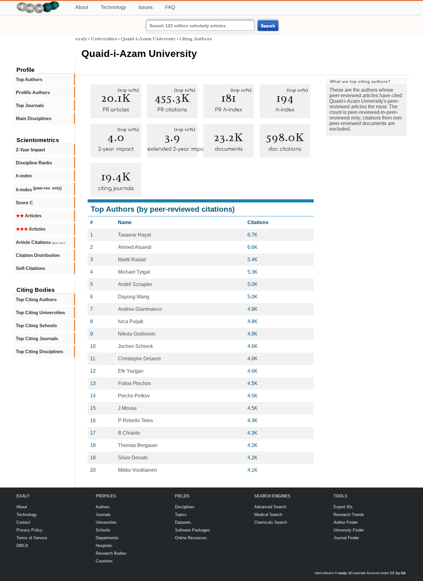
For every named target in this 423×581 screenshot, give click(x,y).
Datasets (183, 522)
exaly (81, 39)
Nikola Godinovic (137, 333)
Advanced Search (270, 507)
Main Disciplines (33, 118)
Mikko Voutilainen (137, 470)
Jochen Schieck (135, 346)
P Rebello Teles (135, 420)
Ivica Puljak (130, 321)
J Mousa (127, 408)
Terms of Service (31, 537)
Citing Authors (195, 39)
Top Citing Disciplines (39, 351)
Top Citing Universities (40, 312)
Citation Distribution (38, 255)
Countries (104, 561)
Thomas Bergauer (138, 445)
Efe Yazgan (130, 371)
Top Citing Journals (37, 338)
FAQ (170, 7)
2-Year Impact (30, 149)
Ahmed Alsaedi (134, 247)
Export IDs (343, 507)
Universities (104, 39)
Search (268, 25)
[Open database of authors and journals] (38, 3)
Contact (23, 522)
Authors (103, 507)
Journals (103, 514)
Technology (113, 7)
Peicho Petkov (134, 395)
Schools (103, 530)
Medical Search (268, 514)
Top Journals (30, 105)
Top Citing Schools (36, 325)
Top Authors (29, 79)
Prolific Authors (33, 92)
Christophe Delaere (139, 358)
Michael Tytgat (134, 272)
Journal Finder (346, 537)
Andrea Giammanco (140, 309)
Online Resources (191, 537)
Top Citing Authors (36, 299)
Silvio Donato (133, 457)
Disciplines (184, 507)
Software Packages (192, 530)
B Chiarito (129, 433)
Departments (107, 537)
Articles (28, 215)
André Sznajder (135, 284)
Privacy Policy (29, 530)
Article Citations (40, 242)
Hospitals (104, 545)
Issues (145, 7)
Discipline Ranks (34, 162)
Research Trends (349, 514)
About (81, 7)
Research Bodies (111, 553)
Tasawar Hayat (134, 234)
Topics (181, 514)
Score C (24, 202)
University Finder (349, 530)
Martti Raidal (132, 259)
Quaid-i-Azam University (148, 39)
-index (24, 175)
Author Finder (346, 522)
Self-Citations (30, 268)
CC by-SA (398, 573)
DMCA (22, 545)
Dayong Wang (133, 296)
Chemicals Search (270, 522)
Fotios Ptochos (134, 383)
